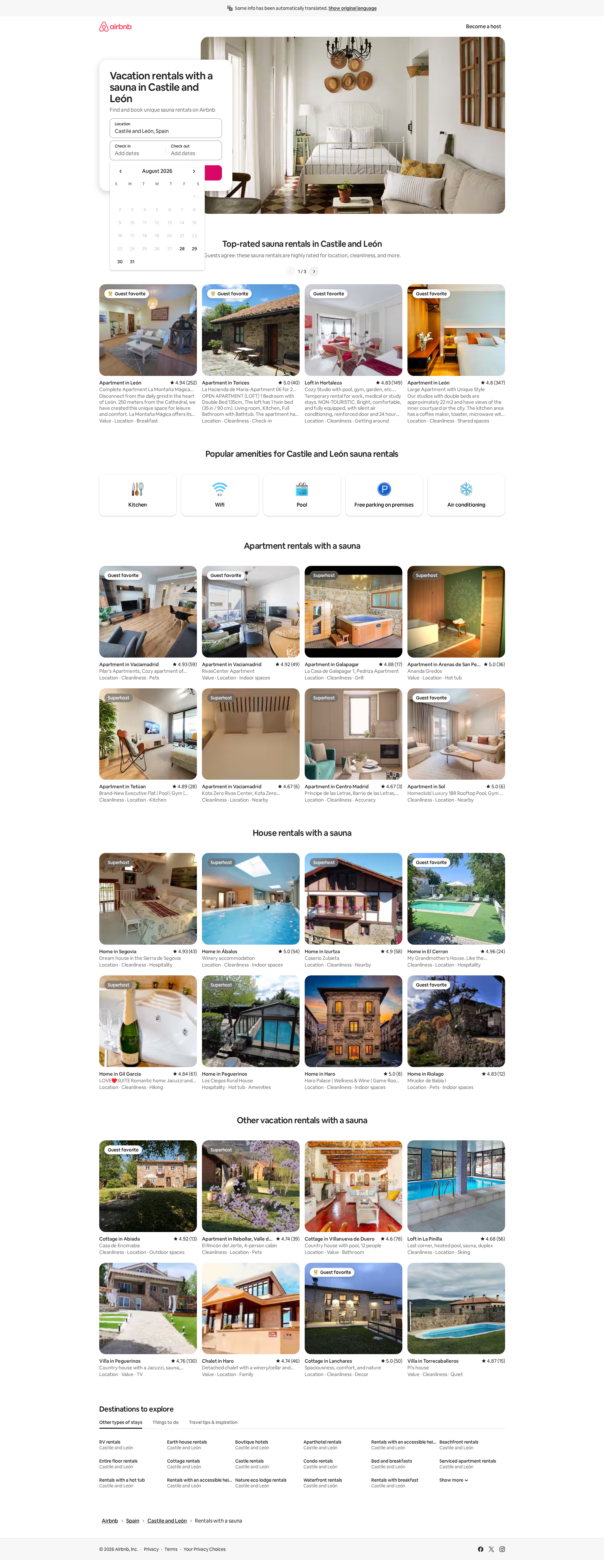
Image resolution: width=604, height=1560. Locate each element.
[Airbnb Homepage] (115, 26)
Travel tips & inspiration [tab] (213, 1422)
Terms (171, 1549)
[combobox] (166, 131)
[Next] (314, 271)
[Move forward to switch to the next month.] (194, 171)
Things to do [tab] (166, 1422)
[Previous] (290, 271)
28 (182, 249)
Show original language (352, 8)
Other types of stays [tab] (120, 1422)
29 (194, 249)
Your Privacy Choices (205, 1549)
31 (132, 262)
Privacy (151, 1549)
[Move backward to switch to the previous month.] (121, 171)
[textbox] (138, 153)
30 (120, 262)
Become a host (483, 26)
